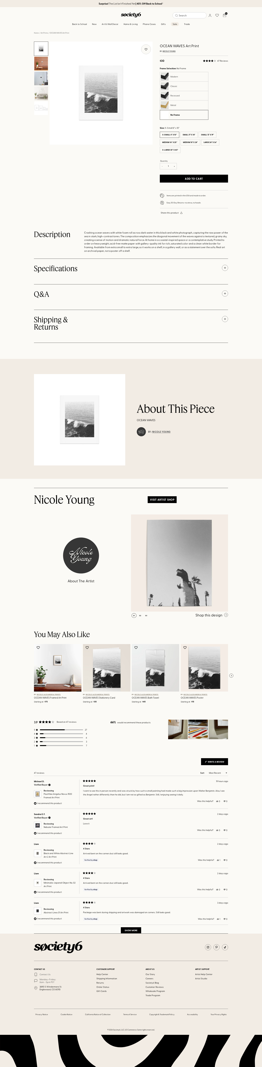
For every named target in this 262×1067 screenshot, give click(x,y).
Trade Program (153, 995)
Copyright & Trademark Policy (162, 1014)
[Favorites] (217, 15)
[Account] (209, 15)
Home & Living (131, 24)
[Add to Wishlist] (38, 648)
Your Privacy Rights (219, 1014)
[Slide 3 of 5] (41, 78)
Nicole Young (169, 51)
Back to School (79, 24)
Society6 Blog (152, 982)
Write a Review (217, 762)
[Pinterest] (216, 947)
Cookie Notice (66, 1014)
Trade (187, 24)
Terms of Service (130, 1014)
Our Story (150, 974)
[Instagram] (208, 947)
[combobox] (190, 15)
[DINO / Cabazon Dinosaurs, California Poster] (179, 563)
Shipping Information (106, 978)
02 (140, 615)
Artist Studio (201, 978)
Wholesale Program (155, 991)
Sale (175, 24)
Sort (202, 772)
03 (146, 615)
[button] (215, 61)
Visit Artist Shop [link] (162, 500)
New (94, 24)
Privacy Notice (41, 1014)
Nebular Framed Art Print (56, 827)
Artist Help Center (203, 974)
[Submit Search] (176, 15)
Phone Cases (149, 24)
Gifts (163, 24)
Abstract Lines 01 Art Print (56, 912)
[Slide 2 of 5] (41, 63)
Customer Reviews (155, 987)
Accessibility (192, 1014)
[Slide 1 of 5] (41, 49)
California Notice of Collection (98, 1014)
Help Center (102, 974)
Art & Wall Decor (110, 24)
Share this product (170, 212)
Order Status (102, 987)
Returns (100, 982)
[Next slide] (231, 675)
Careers (149, 978)
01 (134, 615)
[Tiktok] (225, 947)
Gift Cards (101, 991)
